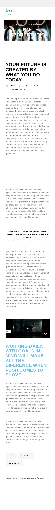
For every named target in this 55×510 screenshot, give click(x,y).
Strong (25, 456)
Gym (11, 456)
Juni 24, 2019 (31, 85)
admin (12, 85)
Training (14, 463)
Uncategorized (19, 89)
